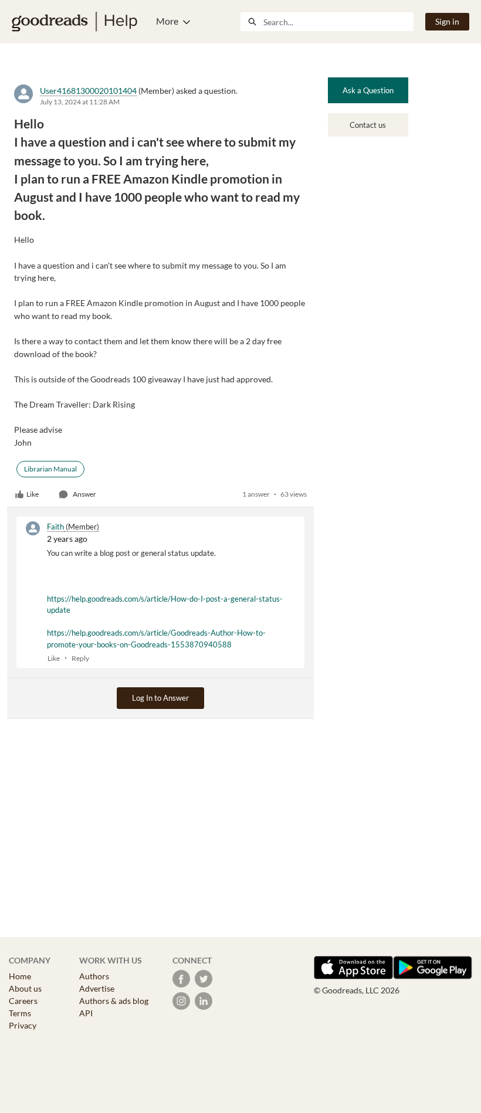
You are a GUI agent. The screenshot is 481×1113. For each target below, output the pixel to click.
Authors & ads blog (113, 1001)
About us (25, 988)
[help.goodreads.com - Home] (74, 22)
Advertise (96, 988)
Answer (84, 494)
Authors (94, 976)
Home (20, 976)
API (86, 1013)
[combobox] (338, 21)
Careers (23, 1001)
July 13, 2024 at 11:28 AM (80, 101)
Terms (20, 1013)
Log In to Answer (160, 698)
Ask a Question (368, 90)
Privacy (22, 1025)
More (167, 20)
